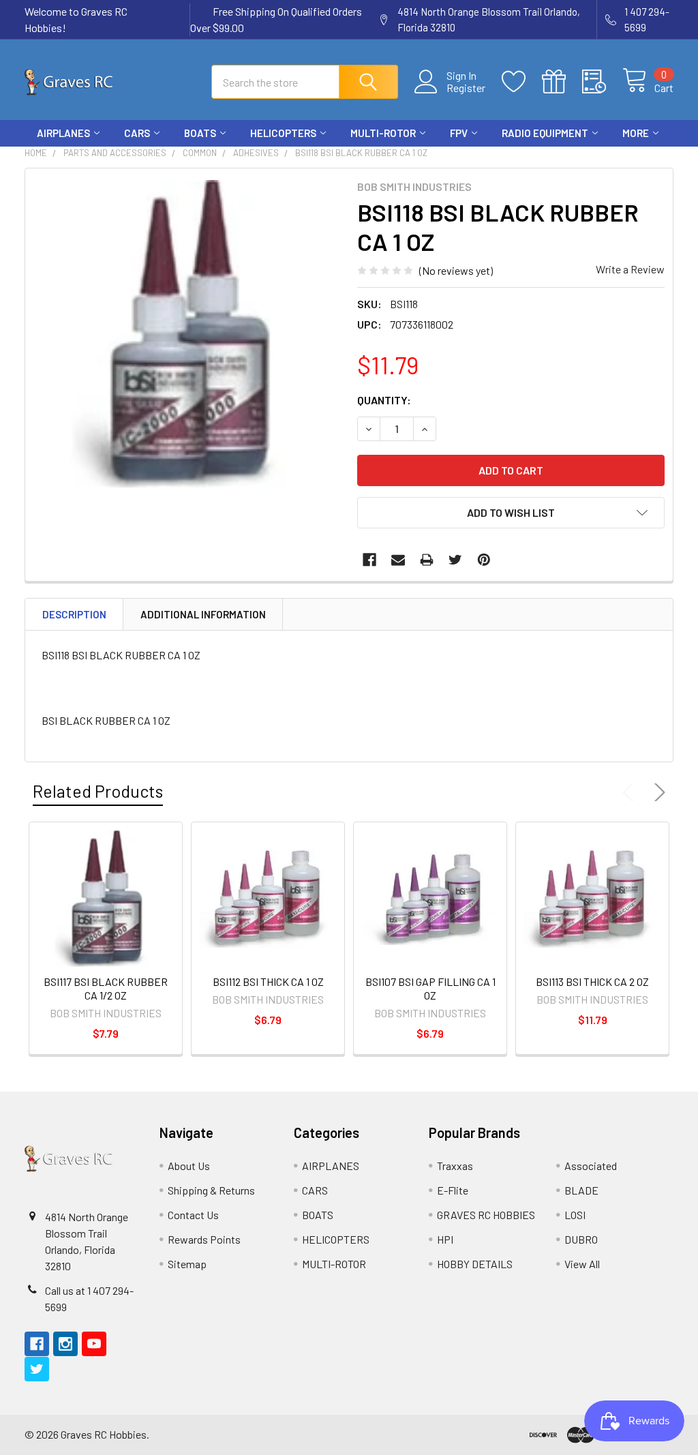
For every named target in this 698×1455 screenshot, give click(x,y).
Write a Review (630, 268)
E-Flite (452, 1190)
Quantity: (384, 399)
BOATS (200, 133)
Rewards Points (204, 1239)
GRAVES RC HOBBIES (486, 1214)
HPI (445, 1239)
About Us (189, 1165)
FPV (459, 133)
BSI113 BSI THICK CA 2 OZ (592, 981)
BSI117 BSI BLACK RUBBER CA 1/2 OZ (106, 988)
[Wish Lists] (522, 81)
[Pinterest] (484, 560)
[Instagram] (612, 159)
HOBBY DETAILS (475, 1263)
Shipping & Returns (211, 1190)
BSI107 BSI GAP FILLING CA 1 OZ (430, 988)
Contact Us (193, 1214)
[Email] (398, 560)
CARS (137, 133)
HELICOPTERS (283, 133)
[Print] (426, 560)
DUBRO (581, 1239)
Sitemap (187, 1263)
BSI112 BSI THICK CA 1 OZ (268, 981)
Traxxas (455, 1165)
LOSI (575, 1214)
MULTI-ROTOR (383, 133)
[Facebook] (587, 159)
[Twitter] (661, 159)
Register (465, 88)
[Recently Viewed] (602, 81)
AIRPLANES (63, 133)
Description (74, 614)
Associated (590, 1165)
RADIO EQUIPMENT (545, 133)
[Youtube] (636, 159)
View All (582, 1263)
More (635, 133)
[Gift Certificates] (562, 81)
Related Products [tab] (98, 791)
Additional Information (203, 614)
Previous (631, 792)
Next (657, 792)
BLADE (581, 1190)
